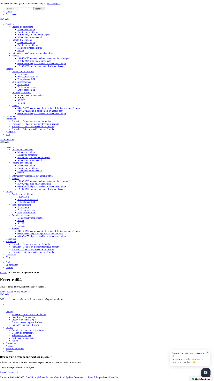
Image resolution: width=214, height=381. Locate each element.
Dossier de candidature (27, 32)
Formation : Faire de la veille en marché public (33, 129)
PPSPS (20, 50)
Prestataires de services (27, 76)
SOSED (21, 103)
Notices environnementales (24, 338)
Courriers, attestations (21, 92)
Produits (9, 69)
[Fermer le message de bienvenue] (207, 352)
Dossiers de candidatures (23, 71)
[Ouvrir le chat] (206, 372)
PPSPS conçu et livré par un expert (33, 34)
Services (10, 24)
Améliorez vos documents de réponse (29, 314)
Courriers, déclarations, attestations (28, 330)
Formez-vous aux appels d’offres (27, 322)
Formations (11, 118)
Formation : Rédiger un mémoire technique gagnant (35, 124)
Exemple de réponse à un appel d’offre (40, 111)
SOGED (21, 100)
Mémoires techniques (21, 82)
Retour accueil (6, 291)
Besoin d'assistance (9, 372)
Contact (9, 267)
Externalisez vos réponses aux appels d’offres (32, 53)
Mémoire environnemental (29, 37)
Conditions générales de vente (39, 377)
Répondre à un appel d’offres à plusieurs (41, 66)
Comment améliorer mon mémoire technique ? (43, 58)
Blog (8, 134)
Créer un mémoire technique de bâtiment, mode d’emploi (48, 108)
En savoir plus (53, 3)
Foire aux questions (15, 348)
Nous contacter (7, 139)
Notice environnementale (34, 61)
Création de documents (22, 27)
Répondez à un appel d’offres (25, 325)
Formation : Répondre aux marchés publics (31, 121)
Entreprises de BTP (26, 79)
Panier (9, 11)
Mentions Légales (63, 377)
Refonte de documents (22, 40)
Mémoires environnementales (30, 95)
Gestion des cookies (83, 377)
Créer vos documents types (24, 319)
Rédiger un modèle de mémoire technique (41, 63)
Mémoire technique (26, 29)
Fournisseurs (23, 74)
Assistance (11, 132)
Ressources (11, 116)
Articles (15, 55)
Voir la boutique (21, 291)
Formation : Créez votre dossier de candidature (33, 126)
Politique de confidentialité (106, 377)
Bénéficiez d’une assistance (24, 317)
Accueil (3, 272)
